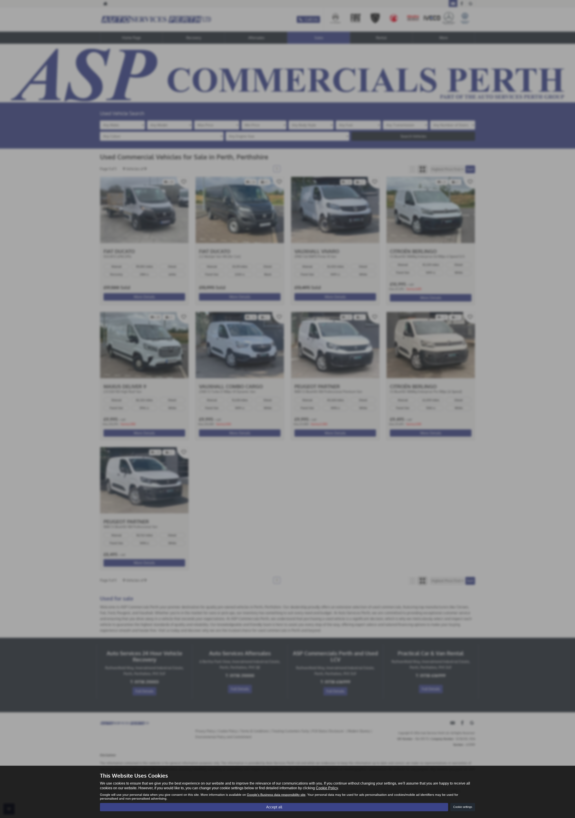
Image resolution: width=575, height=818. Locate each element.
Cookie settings (462, 807)
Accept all (274, 807)
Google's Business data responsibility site (276, 794)
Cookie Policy (327, 788)
